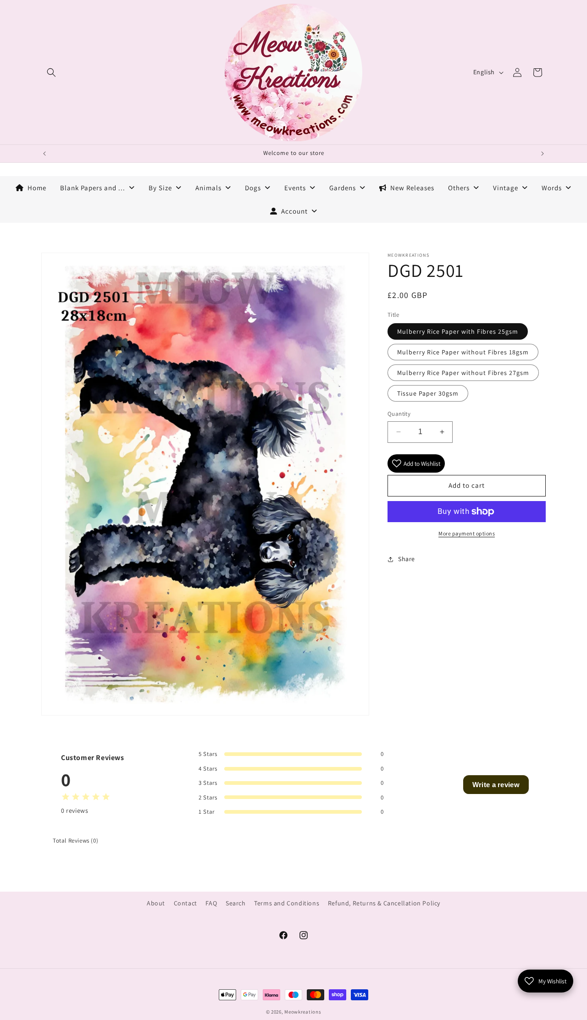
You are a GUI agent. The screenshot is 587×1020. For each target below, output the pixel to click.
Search (236, 903)
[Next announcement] (542, 153)
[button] (51, 72)
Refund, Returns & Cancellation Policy (384, 903)
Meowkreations (302, 1012)
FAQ (211, 903)
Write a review (496, 784)
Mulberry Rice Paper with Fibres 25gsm (457, 331)
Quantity (399, 414)
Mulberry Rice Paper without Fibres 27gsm (463, 373)
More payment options (466, 533)
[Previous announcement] (44, 153)
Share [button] (406, 559)
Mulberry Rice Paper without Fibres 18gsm (463, 352)
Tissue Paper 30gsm (428, 393)
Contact (185, 903)
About (156, 903)
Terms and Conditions (286, 903)
